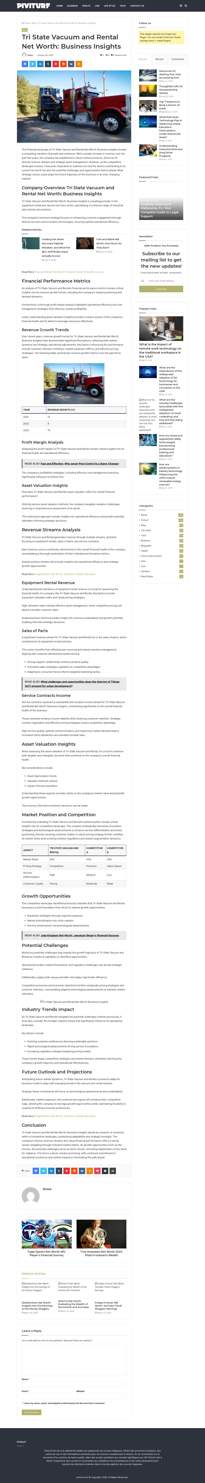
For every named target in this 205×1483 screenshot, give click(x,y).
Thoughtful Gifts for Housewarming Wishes (171, 90)
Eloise (30, 55)
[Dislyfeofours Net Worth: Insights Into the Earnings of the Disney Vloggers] (37, 1291)
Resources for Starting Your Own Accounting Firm (170, 74)
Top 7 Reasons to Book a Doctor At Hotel (169, 105)
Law (97, 5)
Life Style (109, 5)
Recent (160, 59)
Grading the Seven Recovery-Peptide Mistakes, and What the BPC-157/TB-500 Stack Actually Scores (56, 247)
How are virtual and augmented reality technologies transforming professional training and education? (170, 445)
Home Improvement (151, 556)
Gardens (145, 571)
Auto (143, 561)
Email (25, 1391)
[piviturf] (33, 5)
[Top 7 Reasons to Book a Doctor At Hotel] (148, 106)
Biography (146, 545)
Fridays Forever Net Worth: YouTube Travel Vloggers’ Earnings (108, 1305)
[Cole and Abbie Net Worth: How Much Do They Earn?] (85, 243)
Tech (123, 5)
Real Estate (147, 576)
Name (25, 1379)
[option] (161, 202)
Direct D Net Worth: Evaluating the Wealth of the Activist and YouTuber (73, 1304)
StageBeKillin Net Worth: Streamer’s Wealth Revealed (65, 574)
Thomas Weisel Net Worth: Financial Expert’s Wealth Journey (69, 271)
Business (72, 5)
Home (59, 5)
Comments (178, 59)
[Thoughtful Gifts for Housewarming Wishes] (148, 91)
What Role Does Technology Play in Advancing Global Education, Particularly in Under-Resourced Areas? (170, 127)
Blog (34, 23)
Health (86, 5)
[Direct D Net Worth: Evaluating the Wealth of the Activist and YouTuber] (74, 1290)
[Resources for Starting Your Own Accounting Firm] (148, 75)
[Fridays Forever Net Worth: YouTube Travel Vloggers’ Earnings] (111, 1291)
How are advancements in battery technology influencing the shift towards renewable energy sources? (170, 474)
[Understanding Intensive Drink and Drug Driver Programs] (148, 150)
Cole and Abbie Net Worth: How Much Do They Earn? (109, 243)
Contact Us (137, 5)
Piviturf (144, 520)
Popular (142, 59)
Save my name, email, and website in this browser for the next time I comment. (65, 1403)
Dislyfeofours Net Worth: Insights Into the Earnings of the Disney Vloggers (37, 1305)
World (144, 515)
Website (80, 1391)
